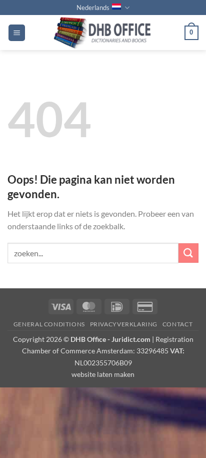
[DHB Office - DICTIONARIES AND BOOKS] (104, 32)
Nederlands (93, 8)
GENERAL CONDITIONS (49, 324)
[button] (16, 33)
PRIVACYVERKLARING (124, 324)
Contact (177, 324)
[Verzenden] (188, 253)
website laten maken (103, 374)
